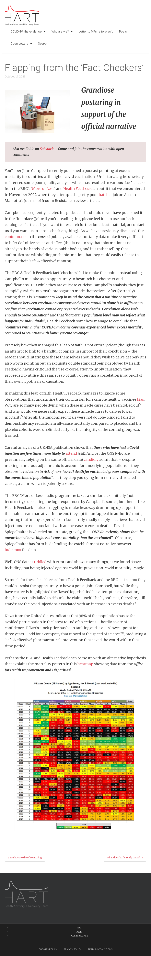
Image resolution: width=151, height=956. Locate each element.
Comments (79, 935)
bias (140, 399)
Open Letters (19, 43)
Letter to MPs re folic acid (96, 31)
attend (71, 453)
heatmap (85, 664)
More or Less (43, 188)
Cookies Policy (48, 949)
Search (43, 43)
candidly (91, 459)
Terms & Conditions (100, 949)
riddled (40, 562)
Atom (79, 931)
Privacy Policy (72, 949)
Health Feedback (77, 188)
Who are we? (60, 31)
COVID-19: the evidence (26, 31)
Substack (47, 149)
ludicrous (13, 549)
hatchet (105, 194)
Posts (123, 31)
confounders (16, 236)
